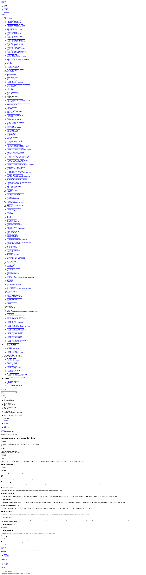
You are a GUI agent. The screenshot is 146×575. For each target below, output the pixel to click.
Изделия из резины (12, 227)
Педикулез (9, 349)
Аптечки (9, 212)
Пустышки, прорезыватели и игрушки (17, 199)
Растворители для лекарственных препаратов (18, 176)
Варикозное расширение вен (14, 105)
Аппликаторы (10, 209)
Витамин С (10, 379)
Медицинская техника (12, 272)
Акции (5, 10)
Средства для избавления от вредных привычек (19, 182)
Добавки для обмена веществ (14, 45)
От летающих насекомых (13, 348)
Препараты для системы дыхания (15, 159)
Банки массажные (11, 214)
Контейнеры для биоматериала (15, 229)
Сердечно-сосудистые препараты (15, 180)
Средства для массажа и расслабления (16, 329)
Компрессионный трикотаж (14, 295)
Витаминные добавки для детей (15, 24)
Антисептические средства (14, 208)
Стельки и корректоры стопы (14, 304)
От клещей (9, 347)
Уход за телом (10, 95)
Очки (8, 285)
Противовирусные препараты (14, 168)
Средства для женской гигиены (15, 325)
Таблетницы (10, 253)
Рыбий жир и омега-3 (12, 60)
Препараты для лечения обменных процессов (18, 150)
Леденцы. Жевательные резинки (15, 69)
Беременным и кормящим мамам (15, 193)
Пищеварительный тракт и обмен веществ (18, 145)
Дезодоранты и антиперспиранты (15, 315)
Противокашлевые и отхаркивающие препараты (19, 172)
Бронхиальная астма (12, 104)
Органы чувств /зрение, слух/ (14, 141)
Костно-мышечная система (14, 127)
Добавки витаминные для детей (15, 35)
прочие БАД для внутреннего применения (18, 59)
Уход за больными (11, 261)
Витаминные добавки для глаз (14, 22)
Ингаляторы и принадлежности (15, 202)
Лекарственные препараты (8, 431)
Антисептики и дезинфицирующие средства (18, 103)
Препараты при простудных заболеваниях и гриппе (20, 164)
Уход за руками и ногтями (13, 93)
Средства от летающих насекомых (15, 352)
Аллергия (9, 97)
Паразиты (9, 142)
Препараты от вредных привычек (15, 161)
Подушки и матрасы (12, 302)
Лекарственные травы (12, 130)
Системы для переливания (13, 250)
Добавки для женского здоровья (15, 36)
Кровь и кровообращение (13, 129)
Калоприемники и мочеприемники (16, 228)
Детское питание (11, 197)
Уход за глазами (11, 86)
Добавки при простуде (12, 54)
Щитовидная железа (12, 190)
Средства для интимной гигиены (15, 328)
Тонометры (10, 281)
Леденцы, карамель (12, 363)
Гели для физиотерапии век (14, 284)
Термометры (10, 204)
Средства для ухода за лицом (14, 336)
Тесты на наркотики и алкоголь (15, 255)
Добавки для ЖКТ (11, 37)
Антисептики (10, 73)
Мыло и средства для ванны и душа (16, 80)
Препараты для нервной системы (15, 152)
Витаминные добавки (12, 21)
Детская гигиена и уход (13, 195)
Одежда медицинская (12, 236)
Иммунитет (10, 124)
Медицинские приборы (13, 273)
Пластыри (9, 240)
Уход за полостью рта (12, 92)
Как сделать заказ (8, 569)
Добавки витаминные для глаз (14, 33)
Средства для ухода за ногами (14, 337)
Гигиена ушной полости (13, 221)
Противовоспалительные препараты (16, 169)
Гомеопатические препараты (14, 111)
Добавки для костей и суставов (15, 40)
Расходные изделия (12, 247)
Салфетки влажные (12, 319)
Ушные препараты (11, 187)
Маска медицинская (12, 234)
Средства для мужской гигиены (15, 330)
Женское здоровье (11, 123)
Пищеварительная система (14, 144)
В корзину (3, 454)
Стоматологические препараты (15, 183)
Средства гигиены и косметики (15, 82)
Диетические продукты (13, 67)
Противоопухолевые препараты (15, 174)
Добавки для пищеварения (14, 47)
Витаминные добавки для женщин (16, 25)
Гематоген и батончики (13, 28)
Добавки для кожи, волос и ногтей (16, 39)
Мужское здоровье (11, 133)
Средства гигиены (11, 81)
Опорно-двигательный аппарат (15, 139)
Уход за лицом (10, 89)
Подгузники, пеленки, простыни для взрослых (19, 242)
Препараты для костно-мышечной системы (18, 146)
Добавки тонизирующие (13, 55)
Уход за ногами (11, 90)
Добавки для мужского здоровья (15, 43)
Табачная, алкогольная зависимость (16, 184)
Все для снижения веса (13, 66)
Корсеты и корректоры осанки (14, 298)
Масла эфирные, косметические (15, 75)
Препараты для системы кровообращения (17, 160)
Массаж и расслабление (13, 77)
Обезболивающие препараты (14, 135)
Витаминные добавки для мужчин (16, 26)
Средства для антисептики (14, 324)
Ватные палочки (11, 314)
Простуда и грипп (11, 165)
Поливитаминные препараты (14, 385)
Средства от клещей (12, 351)
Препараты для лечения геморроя (15, 148)
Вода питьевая (10, 359)
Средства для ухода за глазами (14, 333)
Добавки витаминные (12, 32)
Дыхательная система (12, 120)
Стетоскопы (10, 279)
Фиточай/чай (10, 63)
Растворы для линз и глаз (13, 246)
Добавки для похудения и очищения (16, 48)
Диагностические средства (14, 119)
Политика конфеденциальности (9, 573)
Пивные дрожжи (11, 58)
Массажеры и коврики (12, 299)
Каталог (3, 14)
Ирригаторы (10, 269)
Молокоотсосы (10, 274)
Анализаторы (10, 265)
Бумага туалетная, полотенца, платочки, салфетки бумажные (22, 311)
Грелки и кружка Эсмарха (13, 223)
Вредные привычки (12, 107)
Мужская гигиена (11, 78)
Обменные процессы (12, 137)
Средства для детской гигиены (15, 375)
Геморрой (9, 108)
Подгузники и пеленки (13, 198)
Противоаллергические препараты (16, 167)
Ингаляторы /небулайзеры (13, 268)
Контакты (6, 12)
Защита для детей (11, 345)
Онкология (9, 138)
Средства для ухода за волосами (15, 332)
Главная (6, 5)
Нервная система (11, 134)
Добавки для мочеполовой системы (16, 41)
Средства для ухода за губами (14, 334)
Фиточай (9, 62)
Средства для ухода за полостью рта (16, 339)
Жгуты (8, 225)
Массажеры (10, 270)
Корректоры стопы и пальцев (14, 296)
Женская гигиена (11, 74)
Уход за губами (10, 88)
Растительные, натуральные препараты (17, 179)
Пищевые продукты (12, 70)
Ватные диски (10, 313)
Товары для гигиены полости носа (16, 258)
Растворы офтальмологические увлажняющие (19, 288)
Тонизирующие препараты (14, 186)
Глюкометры (10, 266)
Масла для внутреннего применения (16, 56)
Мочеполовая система (12, 131)
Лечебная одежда (11, 232)
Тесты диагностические (13, 254)
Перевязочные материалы (13, 238)
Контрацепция (10, 126)
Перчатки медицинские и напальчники (17, 239)
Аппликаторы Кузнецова (13, 210)
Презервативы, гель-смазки (14, 243)
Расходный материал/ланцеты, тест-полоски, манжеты (21, 277)
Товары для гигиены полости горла (16, 257)
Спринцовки (10, 251)
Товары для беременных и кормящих (16, 377)
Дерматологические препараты (15, 115)
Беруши (9, 217)
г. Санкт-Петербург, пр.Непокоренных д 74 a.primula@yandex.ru (25, 550)
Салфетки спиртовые (12, 249)
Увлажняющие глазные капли (14, 289)
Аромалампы (10, 213)
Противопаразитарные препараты (15, 175)
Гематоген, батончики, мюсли (14, 29)
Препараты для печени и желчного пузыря (18, 156)
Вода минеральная (11, 358)
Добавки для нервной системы (15, 44)
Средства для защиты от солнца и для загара (18, 84)
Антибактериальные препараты (15, 99)
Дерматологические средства (14, 224)
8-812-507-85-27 (5, 550)
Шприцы (9, 262)
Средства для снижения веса (14, 367)
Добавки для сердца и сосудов (14, 50)
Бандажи (9, 292)
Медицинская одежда (12, 235)
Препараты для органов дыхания (15, 153)
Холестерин (10, 189)
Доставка (6, 8)
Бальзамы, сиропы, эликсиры (14, 20)
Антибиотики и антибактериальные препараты (19, 100)
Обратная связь (8, 571)
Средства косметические (13, 343)
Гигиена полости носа (12, 220)
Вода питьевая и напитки (13, 360)
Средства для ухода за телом (14, 341)
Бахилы (9, 216)
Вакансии (6, 555)
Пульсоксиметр (11, 276)
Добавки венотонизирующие (14, 30)
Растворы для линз (11, 287)
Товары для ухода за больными (15, 259)
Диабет (8, 118)
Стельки (9, 303)
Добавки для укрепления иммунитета (16, 51)
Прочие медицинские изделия (14, 244)
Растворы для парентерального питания (17, 178)
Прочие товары (11, 307)
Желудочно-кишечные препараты (15, 122)
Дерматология (10, 116)
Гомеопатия (10, 112)
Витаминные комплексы (13, 381)
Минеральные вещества (13, 384)
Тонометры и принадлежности (15, 205)
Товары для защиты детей (13, 355)
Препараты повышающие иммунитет (16, 163)
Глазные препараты (12, 110)
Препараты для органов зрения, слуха (16, 154)
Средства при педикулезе (13, 354)
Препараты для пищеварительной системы (18, 157)
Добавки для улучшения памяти (15, 52)
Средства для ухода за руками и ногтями (17, 340)
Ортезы (9, 300)
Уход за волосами (11, 85)
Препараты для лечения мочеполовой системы (19, 149)
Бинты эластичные (12, 219)
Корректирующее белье (13, 231)
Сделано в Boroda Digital (23, 573)
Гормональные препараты (13, 114)
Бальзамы (9, 18)
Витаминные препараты (13, 382)
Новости (6, 9)
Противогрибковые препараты (15, 171)
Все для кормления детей (13, 194)
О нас (5, 6)
